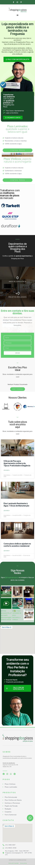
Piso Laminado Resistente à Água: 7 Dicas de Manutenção (16, 504)
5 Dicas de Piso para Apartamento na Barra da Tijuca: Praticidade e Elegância (17, 463)
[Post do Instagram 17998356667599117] (29, 592)
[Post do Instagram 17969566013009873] (17, 592)
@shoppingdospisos (11, 577)
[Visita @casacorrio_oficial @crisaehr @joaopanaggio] (6, 615)
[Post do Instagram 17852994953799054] (6, 603)
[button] (2, 407)
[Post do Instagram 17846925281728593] (29, 615)
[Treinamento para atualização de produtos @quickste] (29, 603)
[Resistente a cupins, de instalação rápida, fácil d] (17, 603)
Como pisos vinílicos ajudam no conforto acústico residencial (17, 545)
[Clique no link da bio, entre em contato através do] (6, 592)
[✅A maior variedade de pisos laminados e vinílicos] (17, 615)
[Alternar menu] (17, 15)
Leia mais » (7, 470)
